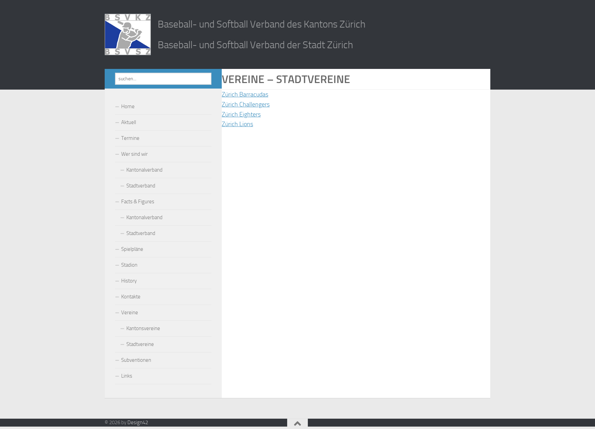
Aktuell (128, 122)
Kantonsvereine (143, 328)
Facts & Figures (137, 201)
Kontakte (130, 297)
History (129, 281)
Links (126, 376)
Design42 (137, 422)
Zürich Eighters (241, 114)
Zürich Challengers (246, 104)
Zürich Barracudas (245, 94)
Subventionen (136, 360)
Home (128, 106)
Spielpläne (132, 249)
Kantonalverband (144, 170)
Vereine (129, 312)
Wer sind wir (134, 154)
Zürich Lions (237, 124)
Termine (130, 138)
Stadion (129, 265)
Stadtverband (140, 186)
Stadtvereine (140, 344)
